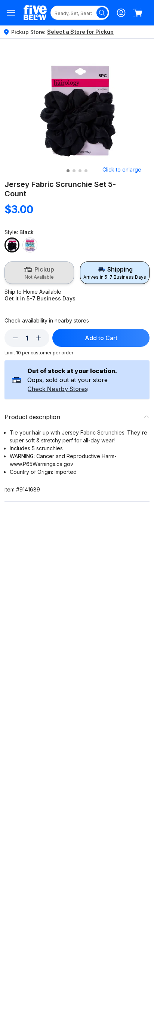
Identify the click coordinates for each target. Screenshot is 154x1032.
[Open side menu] (11, 12)
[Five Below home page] (35, 13)
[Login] (121, 12)
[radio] (39, 272)
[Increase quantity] (38, 338)
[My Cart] (137, 12)
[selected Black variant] (11, 244)
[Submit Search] (102, 12)
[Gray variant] (29, 244)
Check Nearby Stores (57, 389)
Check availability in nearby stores (46, 321)
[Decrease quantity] (15, 338)
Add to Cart (101, 338)
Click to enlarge (121, 169)
